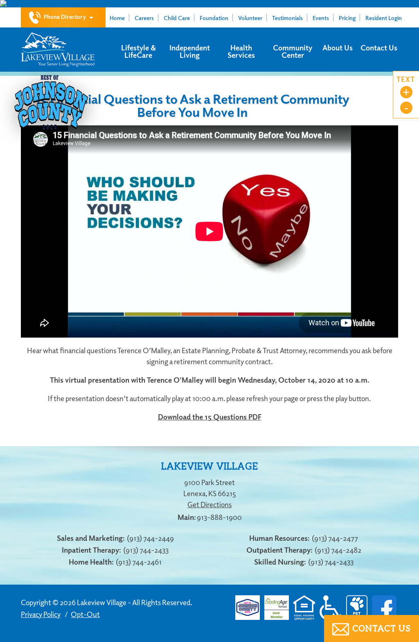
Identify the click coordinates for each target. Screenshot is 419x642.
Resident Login (383, 17)
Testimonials (287, 17)
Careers (144, 17)
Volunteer (250, 17)
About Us (337, 47)
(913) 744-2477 (335, 537)
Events (321, 17)
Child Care (177, 17)
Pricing (347, 17)
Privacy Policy (41, 614)
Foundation (214, 17)
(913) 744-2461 (139, 561)
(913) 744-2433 (146, 549)
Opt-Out (85, 614)
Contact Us (378, 47)
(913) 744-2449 (150, 537)
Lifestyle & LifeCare (138, 51)
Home (117, 17)
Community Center (292, 51)
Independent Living (189, 51)
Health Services (241, 51)
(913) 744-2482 (338, 549)
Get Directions (209, 504)
